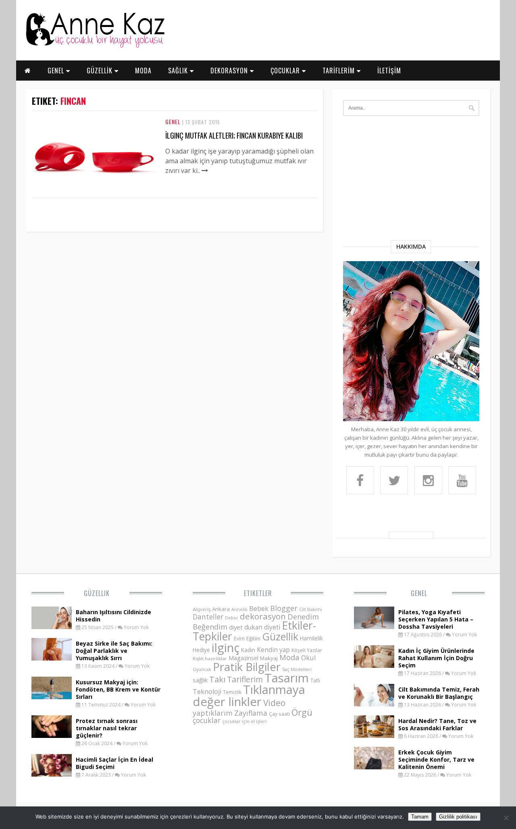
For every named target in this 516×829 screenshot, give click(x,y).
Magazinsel (243, 658)
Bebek (258, 608)
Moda (289, 657)
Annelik (239, 609)
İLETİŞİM (389, 70)
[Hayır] (506, 818)
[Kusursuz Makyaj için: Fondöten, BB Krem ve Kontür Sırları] (51, 696)
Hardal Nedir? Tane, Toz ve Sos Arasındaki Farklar (437, 724)
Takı (217, 679)
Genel (173, 121)
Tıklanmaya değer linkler (249, 695)
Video (274, 702)
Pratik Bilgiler (247, 666)
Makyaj (269, 658)
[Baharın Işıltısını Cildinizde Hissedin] (51, 626)
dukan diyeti (262, 627)
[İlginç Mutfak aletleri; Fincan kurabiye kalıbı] (94, 187)
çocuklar (207, 720)
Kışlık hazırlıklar (210, 658)
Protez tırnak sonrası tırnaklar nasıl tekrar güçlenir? (106, 728)
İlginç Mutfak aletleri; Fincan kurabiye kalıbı (234, 135)
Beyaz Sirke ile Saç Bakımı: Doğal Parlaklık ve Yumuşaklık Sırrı (114, 651)
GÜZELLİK (100, 70)
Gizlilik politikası (458, 817)
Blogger (284, 608)
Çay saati (279, 714)
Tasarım (286, 678)
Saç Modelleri (297, 669)
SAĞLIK (179, 70)
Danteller (208, 616)
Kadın (248, 650)
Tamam (420, 817)
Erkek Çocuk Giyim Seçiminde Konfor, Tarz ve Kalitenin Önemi (436, 759)
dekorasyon (263, 616)
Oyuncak (202, 669)
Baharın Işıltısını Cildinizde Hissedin (113, 615)
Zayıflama (250, 713)
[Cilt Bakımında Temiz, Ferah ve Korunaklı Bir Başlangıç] (374, 704)
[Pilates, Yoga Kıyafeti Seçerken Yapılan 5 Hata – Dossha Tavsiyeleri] (374, 626)
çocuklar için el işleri (244, 721)
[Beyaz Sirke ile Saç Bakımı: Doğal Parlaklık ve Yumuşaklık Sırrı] (51, 658)
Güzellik (97, 593)
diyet (236, 627)
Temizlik (232, 692)
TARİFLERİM (339, 70)
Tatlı (315, 680)
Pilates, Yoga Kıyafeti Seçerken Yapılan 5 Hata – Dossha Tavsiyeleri (435, 619)
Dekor (231, 618)
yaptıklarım (213, 713)
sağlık (200, 680)
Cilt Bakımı (310, 609)
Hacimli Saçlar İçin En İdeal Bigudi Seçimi (114, 763)
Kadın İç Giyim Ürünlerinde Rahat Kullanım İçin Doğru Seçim (436, 658)
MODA (143, 70)
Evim (239, 638)
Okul (308, 657)
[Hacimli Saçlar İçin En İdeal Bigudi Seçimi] (51, 774)
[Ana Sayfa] (94, 46)
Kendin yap (273, 649)
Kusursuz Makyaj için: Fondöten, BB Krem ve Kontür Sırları (118, 689)
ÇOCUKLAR (286, 70)
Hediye (201, 650)
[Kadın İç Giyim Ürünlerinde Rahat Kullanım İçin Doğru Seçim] (374, 665)
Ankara (221, 609)
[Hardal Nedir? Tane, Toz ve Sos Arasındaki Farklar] (374, 735)
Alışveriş (201, 609)
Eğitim (253, 638)
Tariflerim (245, 679)
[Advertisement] (411, 179)
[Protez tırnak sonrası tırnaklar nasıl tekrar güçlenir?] (51, 735)
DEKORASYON (230, 70)
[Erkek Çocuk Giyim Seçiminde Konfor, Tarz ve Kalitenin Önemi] (374, 767)
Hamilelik (311, 638)
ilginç (225, 648)
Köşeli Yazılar (306, 650)
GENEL (57, 70)
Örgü (301, 712)
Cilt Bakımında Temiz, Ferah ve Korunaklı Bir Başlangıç (438, 693)
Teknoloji (207, 691)
